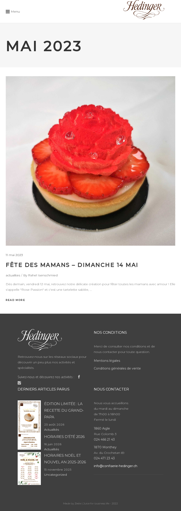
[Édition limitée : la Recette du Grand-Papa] (29, 416)
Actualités (51, 430)
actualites (13, 275)
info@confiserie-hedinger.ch (115, 466)
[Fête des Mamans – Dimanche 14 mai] (90, 161)
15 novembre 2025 (58, 469)
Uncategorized (55, 475)
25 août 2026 (54, 424)
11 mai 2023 (14, 255)
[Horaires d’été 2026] (29, 441)
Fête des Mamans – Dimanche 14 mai (72, 265)
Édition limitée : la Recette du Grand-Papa (64, 410)
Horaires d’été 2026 (64, 436)
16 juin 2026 (53, 444)
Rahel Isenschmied (43, 275)
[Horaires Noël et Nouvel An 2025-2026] (29, 468)
